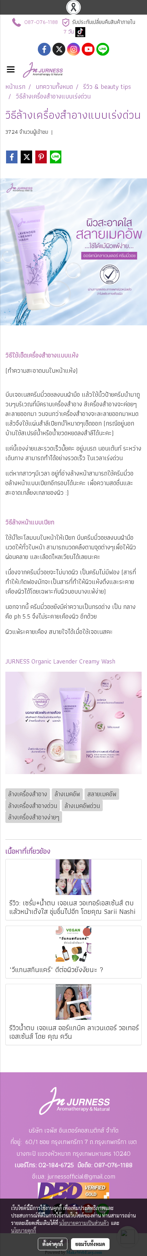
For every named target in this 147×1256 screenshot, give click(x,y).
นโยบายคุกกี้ (23, 1230)
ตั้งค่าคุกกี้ (52, 1244)
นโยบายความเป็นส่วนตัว (84, 1223)
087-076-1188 (41, 21)
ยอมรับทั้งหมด (90, 1244)
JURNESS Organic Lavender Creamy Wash (60, 661)
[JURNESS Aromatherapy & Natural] (80, 31)
